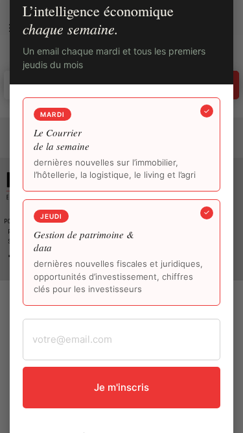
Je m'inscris (121, 387)
